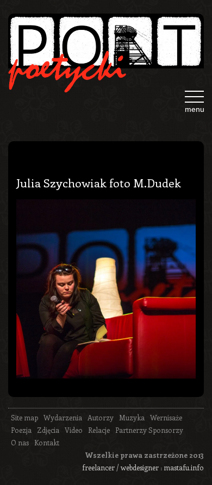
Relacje (99, 429)
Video (74, 429)
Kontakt (46, 442)
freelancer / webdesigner (120, 467)
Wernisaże (166, 417)
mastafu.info (184, 467)
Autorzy (101, 417)
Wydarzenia (62, 417)
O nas (20, 442)
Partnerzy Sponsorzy (149, 429)
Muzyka (132, 417)
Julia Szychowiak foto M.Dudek (98, 182)
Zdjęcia (48, 429)
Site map (24, 417)
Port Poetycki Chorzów (106, 45)
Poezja (21, 429)
